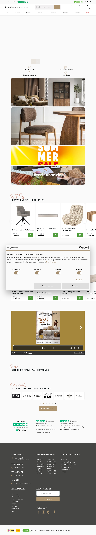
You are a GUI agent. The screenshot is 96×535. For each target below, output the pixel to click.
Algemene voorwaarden (63, 530)
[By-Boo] (16, 396)
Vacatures (15, 509)
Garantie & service (68, 462)
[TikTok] (54, 512)
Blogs (13, 504)
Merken (40, 12)
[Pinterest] (49, 512)
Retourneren (66, 467)
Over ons (14, 494)
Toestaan (75, 286)
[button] (33, 61)
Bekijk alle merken (48, 408)
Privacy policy (50, 530)
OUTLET (88, 12)
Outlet (14, 511)
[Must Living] (69, 396)
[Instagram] (43, 512)
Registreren (48, 499)
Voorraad (28, 12)
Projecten (65, 12)
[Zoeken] (57, 7)
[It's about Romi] (58, 396)
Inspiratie (77, 12)
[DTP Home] (27, 396)
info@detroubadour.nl (22, 483)
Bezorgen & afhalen (68, 464)
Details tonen (80, 280)
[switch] (37, 272)
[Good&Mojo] (48, 396)
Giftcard (64, 472)
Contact (64, 460)
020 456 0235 (18, 468)
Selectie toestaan (47, 286)
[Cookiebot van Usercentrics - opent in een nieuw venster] (80, 247)
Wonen (7, 12)
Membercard (66, 469)
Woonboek (15, 496)
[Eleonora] (37, 396)
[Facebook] (38, 512)
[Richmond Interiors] (80, 396)
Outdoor (17, 12)
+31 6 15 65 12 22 (19, 475)
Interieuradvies (52, 12)
